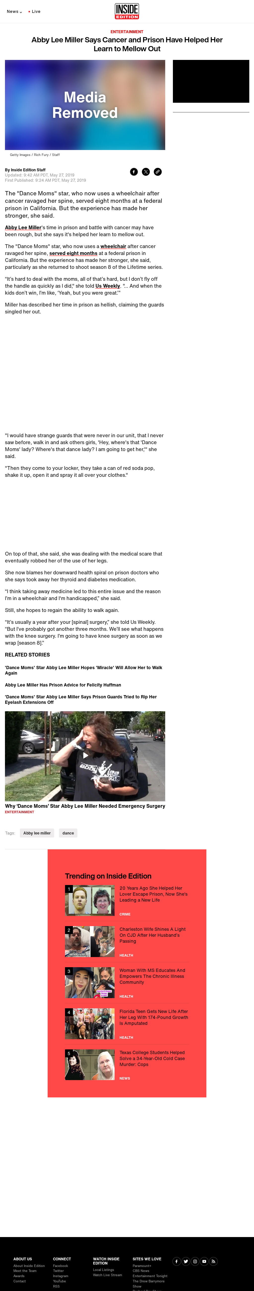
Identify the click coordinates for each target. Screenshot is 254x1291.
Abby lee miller (37, 833)
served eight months (73, 253)
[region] (85, 756)
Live (36, 11)
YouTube (59, 1281)
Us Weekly (107, 285)
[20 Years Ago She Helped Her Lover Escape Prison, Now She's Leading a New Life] (127, 900)
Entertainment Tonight (150, 1276)
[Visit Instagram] (195, 1262)
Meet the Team (24, 1270)
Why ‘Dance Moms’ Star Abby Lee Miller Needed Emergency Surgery (85, 806)
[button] (85, 755)
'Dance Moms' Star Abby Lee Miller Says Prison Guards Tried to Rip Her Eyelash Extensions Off (81, 699)
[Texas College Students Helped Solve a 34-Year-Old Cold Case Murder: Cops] (127, 1064)
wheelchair (113, 246)
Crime (125, 914)
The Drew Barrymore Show (149, 1284)
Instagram (60, 1276)
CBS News (141, 1270)
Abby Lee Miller (23, 227)
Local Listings (103, 1269)
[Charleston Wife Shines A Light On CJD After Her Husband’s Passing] (127, 941)
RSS (56, 1286)
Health (126, 955)
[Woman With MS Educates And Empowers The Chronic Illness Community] (127, 982)
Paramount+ (142, 1266)
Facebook (60, 1266)
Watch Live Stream (107, 1275)
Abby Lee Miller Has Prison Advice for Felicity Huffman (63, 684)
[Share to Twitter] (145, 172)
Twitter (58, 1270)
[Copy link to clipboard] (157, 172)
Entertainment (127, 32)
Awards (19, 1276)
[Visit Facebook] (176, 1262)
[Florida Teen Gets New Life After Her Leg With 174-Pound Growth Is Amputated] (127, 1023)
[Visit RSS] (213, 1262)
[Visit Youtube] (204, 1262)
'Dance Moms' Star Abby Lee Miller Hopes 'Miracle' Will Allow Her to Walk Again (83, 670)
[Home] (127, 11)
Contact (19, 1281)
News (13, 11)
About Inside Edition (29, 1266)
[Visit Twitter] (186, 1262)
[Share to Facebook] (133, 172)
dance (68, 833)
